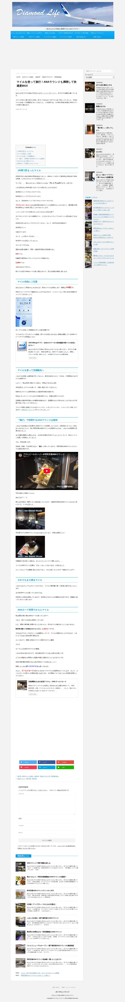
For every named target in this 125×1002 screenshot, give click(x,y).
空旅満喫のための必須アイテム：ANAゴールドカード (47, 681)
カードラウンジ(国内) (50, 37)
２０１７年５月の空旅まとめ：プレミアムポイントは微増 (40, 973)
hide (34, 147)
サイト (21, 832)
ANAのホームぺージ (28, 410)
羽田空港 (34, 778)
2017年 (19, 776)
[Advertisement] (62, 53)
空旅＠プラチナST (45, 776)
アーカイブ (89, 75)
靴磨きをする (101, 106)
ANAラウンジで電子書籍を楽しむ (39, 863)
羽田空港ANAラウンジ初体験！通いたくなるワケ (44, 959)
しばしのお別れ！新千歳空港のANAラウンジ (42, 918)
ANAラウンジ (21, 778)
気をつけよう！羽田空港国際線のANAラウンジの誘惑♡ (46, 877)
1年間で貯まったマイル (25, 151)
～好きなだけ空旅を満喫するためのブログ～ (62, 995)
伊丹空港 (28, 778)
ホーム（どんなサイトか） (18, 33)
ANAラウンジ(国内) (18, 37)
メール (21, 825)
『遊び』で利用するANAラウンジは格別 (30, 158)
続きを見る (32, 358)
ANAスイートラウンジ (97, 33)
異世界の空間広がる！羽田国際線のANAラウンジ (44, 932)
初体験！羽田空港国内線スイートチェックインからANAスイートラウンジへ (103, 217)
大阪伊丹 (36, 776)
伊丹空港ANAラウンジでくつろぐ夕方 (40, 890)
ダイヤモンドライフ (62, 992)
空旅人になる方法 (50, 33)
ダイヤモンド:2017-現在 (81, 33)
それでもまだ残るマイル (25, 161)
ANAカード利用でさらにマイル (27, 163)
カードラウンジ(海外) (66, 37)
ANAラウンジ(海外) (34, 37)
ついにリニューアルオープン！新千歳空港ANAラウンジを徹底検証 (50, 945)
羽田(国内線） (55, 776)
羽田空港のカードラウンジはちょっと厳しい (35, 975)
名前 (20, 818)
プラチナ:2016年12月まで (65, 33)
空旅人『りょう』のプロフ (34, 33)
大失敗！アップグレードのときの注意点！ (42, 904)
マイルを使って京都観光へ (26, 156)
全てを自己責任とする (104, 85)
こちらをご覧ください (49, 93)
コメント (21, 793)
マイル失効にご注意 (24, 154)
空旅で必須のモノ (81, 37)
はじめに (99, 151)
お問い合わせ (97, 37)
